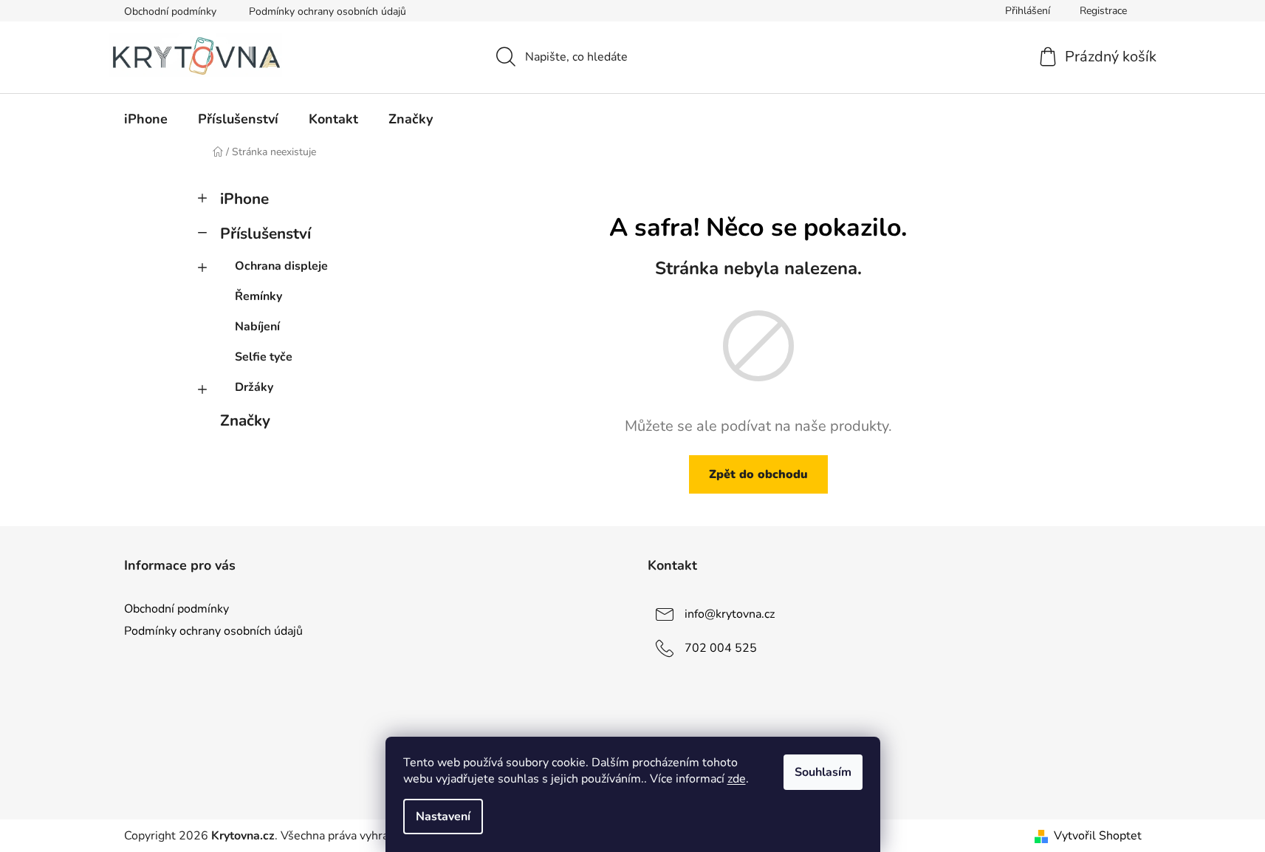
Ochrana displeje (281, 266)
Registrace (1103, 11)
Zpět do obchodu (758, 474)
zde (736, 779)
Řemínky (258, 296)
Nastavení (443, 816)
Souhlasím (823, 772)
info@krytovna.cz (730, 614)
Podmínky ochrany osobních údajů (327, 11)
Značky (245, 420)
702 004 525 (721, 648)
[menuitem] (145, 119)
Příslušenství (265, 233)
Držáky (254, 387)
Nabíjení (257, 326)
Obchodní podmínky (170, 11)
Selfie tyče (263, 357)
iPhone (244, 198)
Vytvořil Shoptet (1098, 836)
